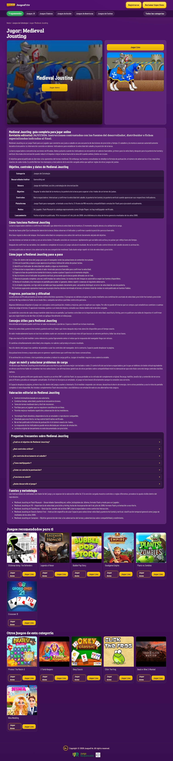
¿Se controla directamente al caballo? (29, 455)
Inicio (9, 23)
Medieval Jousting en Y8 (23, 505)
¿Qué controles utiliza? (23, 448)
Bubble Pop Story (79, 565)
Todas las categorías (155, 13)
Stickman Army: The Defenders (20, 565)
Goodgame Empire (112, 565)
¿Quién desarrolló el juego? (25, 483)
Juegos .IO (30, 13)
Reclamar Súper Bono (154, 5)
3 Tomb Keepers (47, 669)
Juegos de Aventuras (84, 13)
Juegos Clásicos (46, 13)
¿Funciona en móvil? (22, 476)
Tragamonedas (15, 13)
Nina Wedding (13, 718)
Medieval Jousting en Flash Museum (28, 502)
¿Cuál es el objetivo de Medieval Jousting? (31, 442)
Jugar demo (55, 88)
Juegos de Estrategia (20, 23)
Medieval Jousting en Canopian (26, 518)
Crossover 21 (13, 614)
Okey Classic (78, 669)
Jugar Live (135, 47)
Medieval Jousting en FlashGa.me (27, 508)
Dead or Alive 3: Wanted (146, 669)
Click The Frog (110, 669)
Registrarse (133, 5)
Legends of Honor (47, 565)
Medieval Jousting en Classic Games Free (30, 511)
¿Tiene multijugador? (22, 463)
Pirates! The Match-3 (16, 669)
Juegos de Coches (105, 13)
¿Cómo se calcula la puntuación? (27, 469)
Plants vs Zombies (144, 565)
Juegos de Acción (64, 13)
